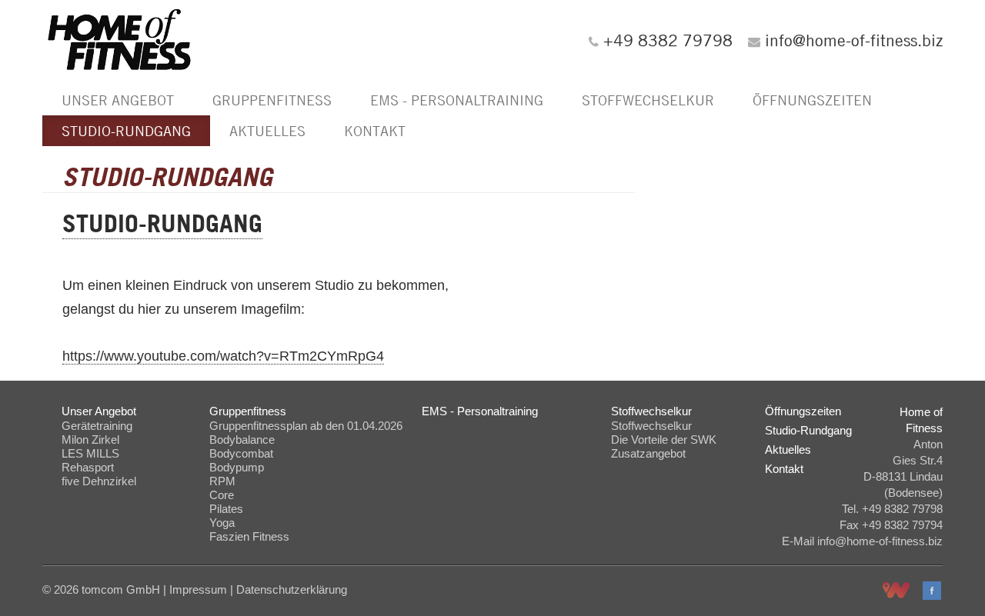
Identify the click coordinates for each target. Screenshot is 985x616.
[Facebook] (932, 590)
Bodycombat (241, 453)
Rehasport (88, 467)
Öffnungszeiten (812, 100)
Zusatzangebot (648, 453)
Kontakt (375, 130)
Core (221, 494)
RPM (222, 481)
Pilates (226, 508)
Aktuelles (267, 130)
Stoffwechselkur (648, 100)
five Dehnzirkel (99, 481)
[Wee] (896, 592)
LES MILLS (90, 453)
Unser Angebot (118, 100)
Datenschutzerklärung (291, 589)
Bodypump (236, 467)
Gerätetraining (97, 425)
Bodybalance (242, 439)
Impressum (198, 589)
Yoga (222, 522)
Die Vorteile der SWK (663, 439)
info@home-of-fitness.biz (854, 40)
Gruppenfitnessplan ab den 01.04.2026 (305, 425)
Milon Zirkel (90, 439)
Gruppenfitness (272, 100)
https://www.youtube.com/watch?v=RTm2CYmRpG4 (223, 356)
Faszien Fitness (249, 536)
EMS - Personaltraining (456, 100)
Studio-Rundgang (126, 130)
